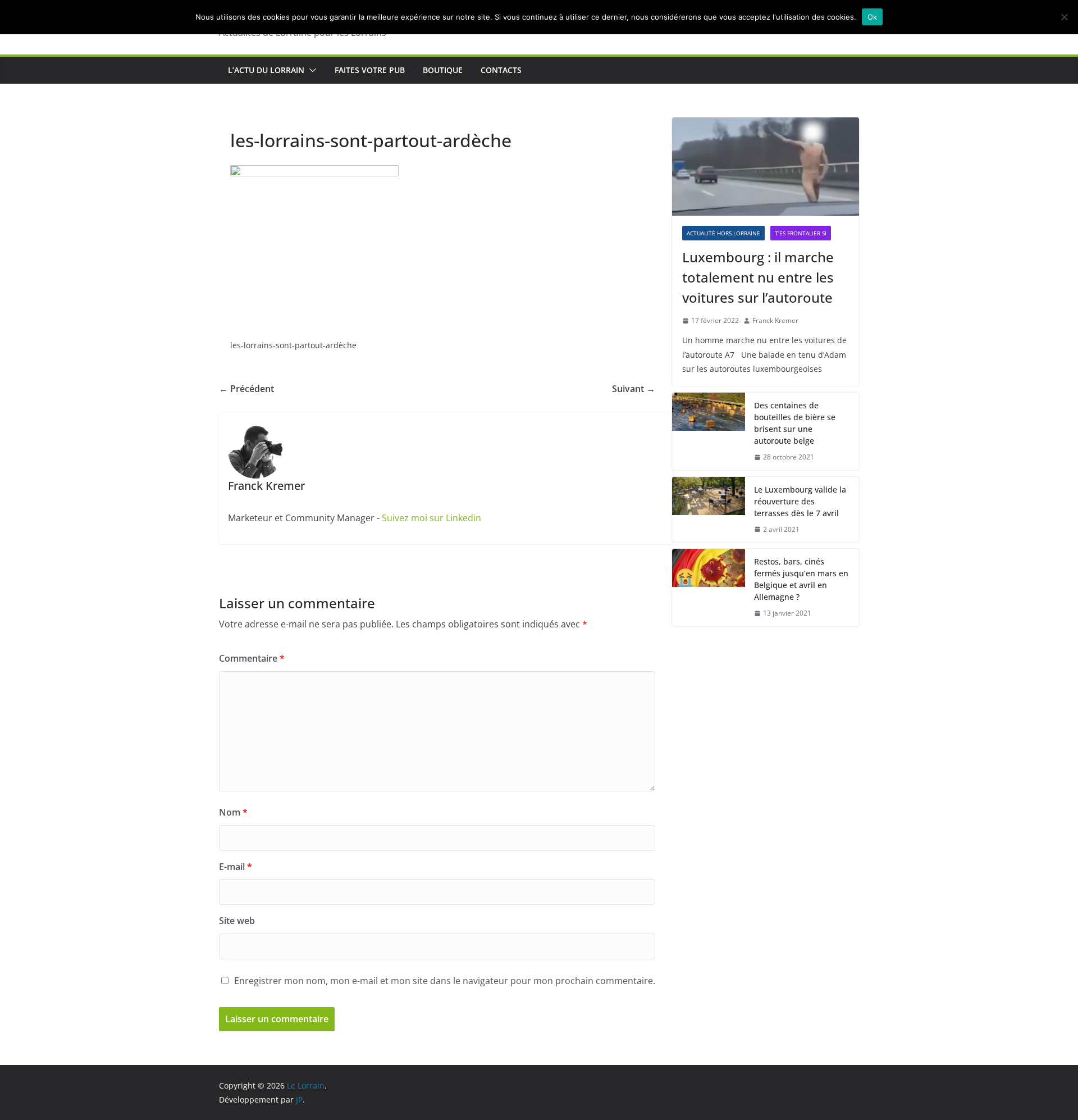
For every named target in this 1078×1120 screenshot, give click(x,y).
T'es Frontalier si (800, 233)
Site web (237, 920)
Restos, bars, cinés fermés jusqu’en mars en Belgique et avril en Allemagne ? (801, 579)
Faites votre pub (370, 70)
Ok (872, 16)
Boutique (443, 70)
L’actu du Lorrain (266, 70)
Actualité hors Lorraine (723, 233)
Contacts (501, 70)
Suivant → (633, 389)
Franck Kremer (775, 320)
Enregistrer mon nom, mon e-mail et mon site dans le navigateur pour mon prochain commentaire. (444, 981)
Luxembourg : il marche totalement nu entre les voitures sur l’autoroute (758, 277)
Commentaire (252, 658)
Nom (233, 812)
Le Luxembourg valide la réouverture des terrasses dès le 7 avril (800, 501)
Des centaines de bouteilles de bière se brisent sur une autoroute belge (794, 423)
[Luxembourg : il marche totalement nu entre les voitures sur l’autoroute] (765, 166)
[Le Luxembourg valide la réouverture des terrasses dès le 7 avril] (708, 510)
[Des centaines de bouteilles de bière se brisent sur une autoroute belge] (708, 431)
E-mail (235, 867)
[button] (310, 70)
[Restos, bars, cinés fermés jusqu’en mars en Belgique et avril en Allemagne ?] (708, 587)
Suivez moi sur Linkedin (431, 518)
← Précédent (246, 389)
